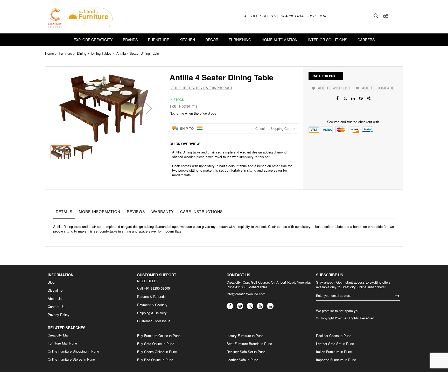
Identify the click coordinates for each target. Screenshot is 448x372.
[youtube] (260, 306)
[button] (148, 108)
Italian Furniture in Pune (334, 351)
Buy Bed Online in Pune (155, 359)
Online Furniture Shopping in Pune (73, 351)
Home (49, 53)
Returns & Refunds (151, 296)
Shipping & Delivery (152, 313)
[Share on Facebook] (337, 98)
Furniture (65, 53)
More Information (99, 211)
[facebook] (230, 306)
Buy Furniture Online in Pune (158, 335)
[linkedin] (270, 306)
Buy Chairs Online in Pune (157, 351)
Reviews (136, 211)
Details (64, 211)
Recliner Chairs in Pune (333, 335)
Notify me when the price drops (193, 113)
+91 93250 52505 (157, 288)
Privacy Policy (58, 314)
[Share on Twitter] (345, 98)
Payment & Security (152, 305)
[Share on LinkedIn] (353, 98)
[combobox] (329, 16)
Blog (51, 282)
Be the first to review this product (201, 87)
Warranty (162, 211)
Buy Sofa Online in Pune (155, 343)
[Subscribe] (397, 295)
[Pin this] (360, 98)
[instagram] (240, 306)
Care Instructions (201, 211)
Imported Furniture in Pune (336, 359)
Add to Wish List (334, 87)
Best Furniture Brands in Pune (249, 343)
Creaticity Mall (58, 335)
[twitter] (250, 306)
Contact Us (56, 306)
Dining (81, 53)
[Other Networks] (368, 98)
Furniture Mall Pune (62, 343)
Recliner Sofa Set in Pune (246, 351)
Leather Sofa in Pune (242, 359)
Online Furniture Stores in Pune (71, 359)
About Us (55, 298)
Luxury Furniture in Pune (245, 335)
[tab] (64, 213)
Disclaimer (56, 290)
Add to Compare (378, 87)
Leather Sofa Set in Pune (335, 343)
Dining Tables (101, 53)
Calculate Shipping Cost (273, 128)
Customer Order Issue (153, 321)
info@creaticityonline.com (246, 293)
